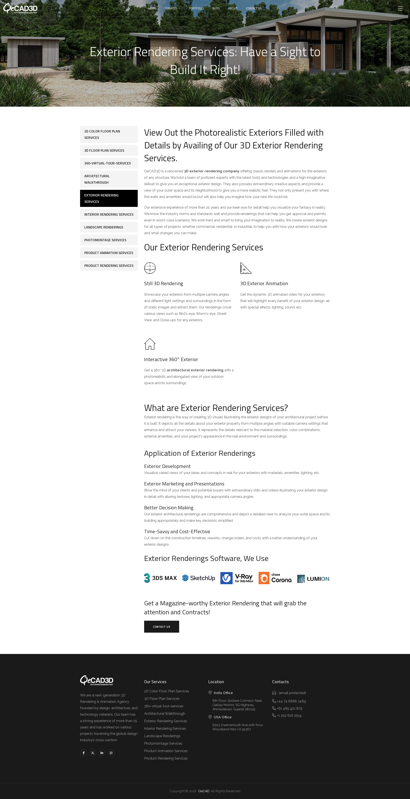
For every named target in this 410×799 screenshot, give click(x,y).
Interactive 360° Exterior (171, 359)
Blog (216, 8)
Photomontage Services (105, 240)
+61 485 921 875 (289, 708)
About (232, 8)
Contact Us (254, 8)
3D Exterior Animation (264, 283)
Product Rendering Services (108, 265)
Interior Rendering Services (108, 214)
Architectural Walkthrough (97, 179)
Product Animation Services (108, 252)
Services (171, 8)
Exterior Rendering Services (101, 198)
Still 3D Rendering (163, 283)
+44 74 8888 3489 (291, 701)
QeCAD (202, 791)
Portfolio (196, 8)
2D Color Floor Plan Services (102, 134)
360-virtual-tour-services (107, 163)
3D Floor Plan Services (104, 150)
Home (152, 8)
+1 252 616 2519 (289, 715)
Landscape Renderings (103, 227)
